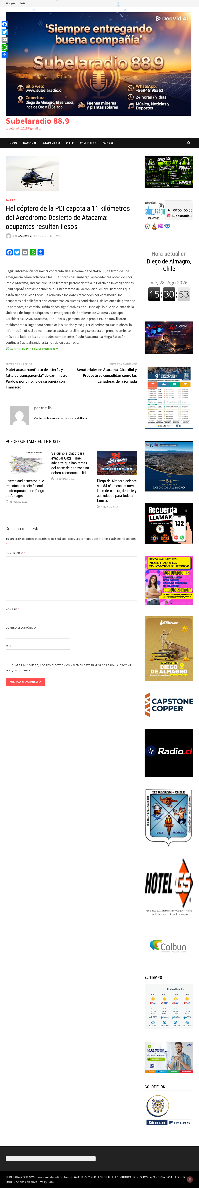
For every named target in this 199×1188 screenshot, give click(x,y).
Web (8, 646)
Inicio (13, 143)
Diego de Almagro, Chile (169, 261)
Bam (50, 1182)
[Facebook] (5, 24)
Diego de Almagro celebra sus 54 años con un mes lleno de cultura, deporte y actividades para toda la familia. (117, 491)
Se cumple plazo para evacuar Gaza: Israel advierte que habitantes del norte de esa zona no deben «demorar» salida (70, 463)
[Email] (5, 40)
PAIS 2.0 (107, 143)
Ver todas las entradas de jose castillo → (60, 418)
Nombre (12, 609)
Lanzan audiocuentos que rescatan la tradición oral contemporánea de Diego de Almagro (25, 488)
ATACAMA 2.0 (51, 143)
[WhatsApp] (5, 47)
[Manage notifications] (190, 1179)
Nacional (30, 143)
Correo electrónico (22, 627)
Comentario (15, 553)
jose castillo (25, 236)
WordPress (38, 1182)
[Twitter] (5, 32)
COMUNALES (88, 143)
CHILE (70, 143)
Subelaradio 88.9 (37, 120)
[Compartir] (5, 55)
